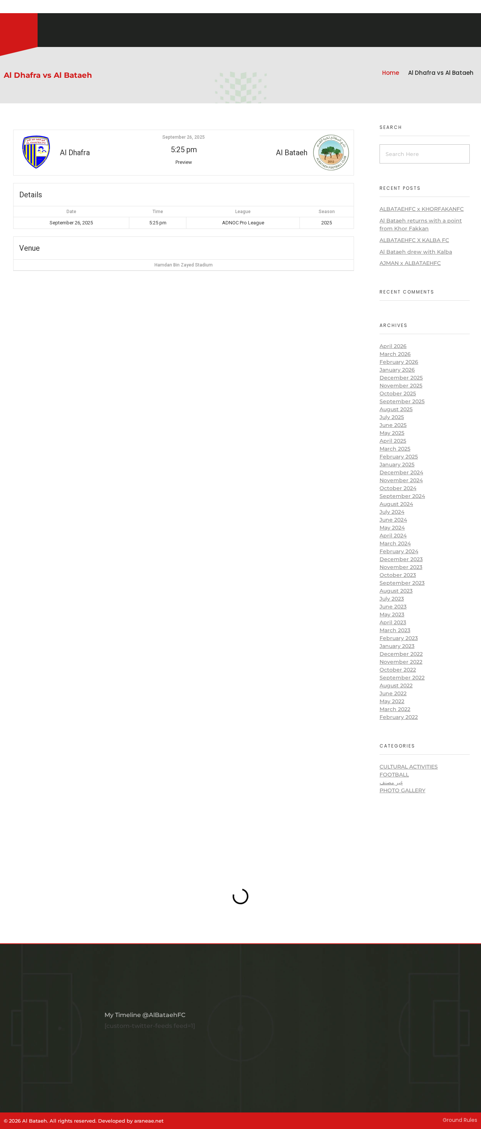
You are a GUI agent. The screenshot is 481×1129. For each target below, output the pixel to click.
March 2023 (395, 630)
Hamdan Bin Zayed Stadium (183, 265)
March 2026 (395, 354)
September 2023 (402, 583)
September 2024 (402, 496)
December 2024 (401, 472)
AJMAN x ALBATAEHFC (410, 263)
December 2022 (401, 654)
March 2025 (395, 448)
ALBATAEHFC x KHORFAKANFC (422, 209)
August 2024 (396, 504)
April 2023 (393, 622)
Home (390, 73)
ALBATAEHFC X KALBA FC (414, 240)
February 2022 (399, 717)
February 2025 (399, 456)
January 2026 (397, 369)
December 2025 (401, 377)
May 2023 (392, 614)
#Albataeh (44, 7)
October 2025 (398, 393)
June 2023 (393, 606)
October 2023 (398, 575)
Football (394, 774)
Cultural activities (409, 766)
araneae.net (148, 1121)
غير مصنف (391, 782)
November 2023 (401, 567)
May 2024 (392, 527)
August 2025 (396, 409)
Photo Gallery (402, 790)
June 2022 (393, 693)
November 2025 (401, 385)
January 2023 (397, 646)
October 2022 (398, 669)
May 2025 (392, 433)
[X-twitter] (22, 7)
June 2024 (393, 519)
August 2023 (396, 590)
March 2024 (395, 543)
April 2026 (393, 346)
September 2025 (402, 401)
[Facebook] (13, 7)
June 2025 (393, 425)
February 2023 (399, 638)
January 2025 (397, 464)
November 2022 (401, 661)
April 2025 (393, 440)
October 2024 (398, 488)
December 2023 (401, 559)
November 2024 (401, 480)
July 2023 (392, 598)
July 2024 (392, 512)
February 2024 (399, 551)
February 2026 (399, 362)
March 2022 (395, 709)
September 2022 (402, 677)
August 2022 (396, 685)
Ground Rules (460, 1120)
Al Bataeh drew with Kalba (416, 251)
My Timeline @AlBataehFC (144, 1015)
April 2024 (393, 535)
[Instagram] (4, 7)
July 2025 (392, 417)
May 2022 (392, 701)
